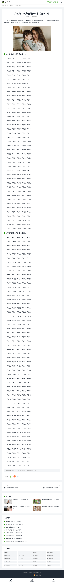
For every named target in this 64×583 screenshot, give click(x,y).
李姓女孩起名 (50, 552)
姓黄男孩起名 (7, 561)
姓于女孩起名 (21, 558)
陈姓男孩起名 (36, 561)
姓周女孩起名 (21, 565)
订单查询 (53, 580)
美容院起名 (35, 552)
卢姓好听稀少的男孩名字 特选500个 (28, 470)
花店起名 (35, 565)
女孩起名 (20, 552)
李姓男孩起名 (7, 555)
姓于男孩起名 (50, 555)
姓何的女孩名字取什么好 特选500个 (51, 488)
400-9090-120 (51, 2)
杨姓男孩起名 (7, 558)
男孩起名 (6, 552)
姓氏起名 (11, 5)
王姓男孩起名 (50, 561)
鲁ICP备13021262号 (28, 575)
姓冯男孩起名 (36, 555)
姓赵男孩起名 (36, 558)
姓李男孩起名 (21, 555)
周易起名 (32, 580)
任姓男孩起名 (50, 558)
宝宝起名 (11, 580)
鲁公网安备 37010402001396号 (43, 575)
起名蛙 (17, 470)
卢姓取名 (16, 5)
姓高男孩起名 (7, 565)
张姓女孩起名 (21, 561)
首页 (7, 5)
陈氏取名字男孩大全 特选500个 (12, 488)
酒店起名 (49, 565)
